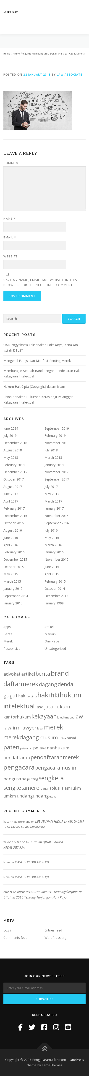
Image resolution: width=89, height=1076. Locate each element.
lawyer (29, 727)
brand (60, 673)
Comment (13, 163)
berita (43, 673)
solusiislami (61, 788)
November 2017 (56, 472)
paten (11, 747)
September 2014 (15, 596)
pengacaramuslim (56, 767)
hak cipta (31, 696)
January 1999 (54, 603)
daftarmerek (20, 684)
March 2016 (53, 545)
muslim (48, 737)
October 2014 (54, 588)
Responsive (11, 648)
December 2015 (15, 559)
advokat (12, 674)
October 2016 (13, 523)
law (78, 716)
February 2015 (55, 581)
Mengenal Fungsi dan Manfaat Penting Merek (37, 360)
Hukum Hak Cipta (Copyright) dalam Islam (34, 386)
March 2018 (53, 457)
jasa (39, 707)
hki (55, 695)
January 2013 (13, 603)
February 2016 (14, 552)
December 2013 (56, 596)
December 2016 (15, 515)
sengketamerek (22, 787)
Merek (8, 641)
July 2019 (10, 435)
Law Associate (69, 74)
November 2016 (56, 515)
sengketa (51, 778)
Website (10, 256)
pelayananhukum (51, 748)
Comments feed (15, 937)
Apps (7, 627)
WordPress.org (55, 937)
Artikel (16, 53)
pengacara (18, 767)
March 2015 (12, 581)
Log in (8, 930)
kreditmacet (65, 717)
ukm (77, 788)
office (62, 738)
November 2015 (56, 559)
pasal (71, 737)
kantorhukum (17, 717)
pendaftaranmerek (55, 757)
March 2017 (53, 501)
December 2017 (15, 472)
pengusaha (14, 779)
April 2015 (51, 574)
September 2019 (56, 428)
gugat (10, 695)
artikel (28, 674)
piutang (32, 779)
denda (65, 684)
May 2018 (10, 457)
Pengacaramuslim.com (38, 7)
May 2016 (51, 537)
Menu (81, 25)
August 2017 (12, 486)
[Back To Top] (45, 1049)
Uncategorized (55, 648)
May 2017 (51, 494)
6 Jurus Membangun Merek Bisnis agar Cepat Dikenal (54, 53)
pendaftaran (16, 757)
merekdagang (21, 737)
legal (40, 728)
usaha (52, 796)
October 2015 (13, 567)
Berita (7, 634)
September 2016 (56, 523)
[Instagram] (56, 1027)
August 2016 (12, 530)
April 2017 (10, 501)
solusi (46, 788)
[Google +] (68, 1027)
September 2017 (56, 479)
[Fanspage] (44, 1027)
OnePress (77, 1059)
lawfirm (12, 727)
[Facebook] (20, 1027)
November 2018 (56, 443)
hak (21, 696)
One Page (51, 641)
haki (43, 694)
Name (9, 218)
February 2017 (14, 508)
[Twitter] (32, 1027)
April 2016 (10, 545)
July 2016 (51, 530)
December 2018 (15, 443)
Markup (50, 634)
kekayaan (44, 716)
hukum (70, 694)
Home (6, 53)
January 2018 (54, 465)
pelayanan (26, 748)
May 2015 (10, 574)
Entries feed (53, 930)
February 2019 (55, 435)
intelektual (19, 706)
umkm (9, 796)
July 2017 (51, 486)
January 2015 (13, 588)
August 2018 (12, 450)
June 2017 (10, 494)
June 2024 (10, 428)
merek (53, 726)
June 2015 (51, 567)
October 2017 (13, 479)
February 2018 (14, 465)
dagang (48, 684)
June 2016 (10, 537)
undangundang (33, 796)
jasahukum (57, 706)
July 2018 (51, 450)
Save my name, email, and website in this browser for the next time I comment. (40, 282)
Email (9, 237)
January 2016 (54, 552)
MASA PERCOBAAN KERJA (32, 862)
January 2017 (54, 508)
